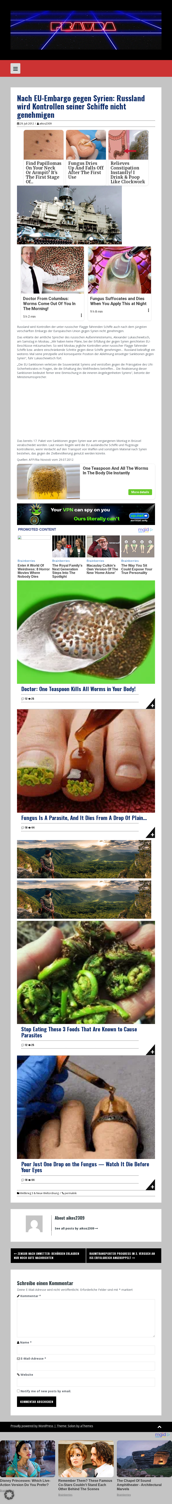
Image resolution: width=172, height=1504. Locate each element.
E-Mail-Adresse (33, 1358)
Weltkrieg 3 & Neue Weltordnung (39, 1193)
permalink (70, 1193)
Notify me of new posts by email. (46, 1391)
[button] (9, 1495)
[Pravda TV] (86, 30)
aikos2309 (45, 123)
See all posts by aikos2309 (74, 1228)
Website (27, 1375)
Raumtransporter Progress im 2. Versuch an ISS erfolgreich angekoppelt (122, 1255)
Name (26, 1342)
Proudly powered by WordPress (31, 1426)
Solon (72, 1426)
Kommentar (30, 1296)
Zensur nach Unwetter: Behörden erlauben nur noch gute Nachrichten (46, 1255)
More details (140, 492)
